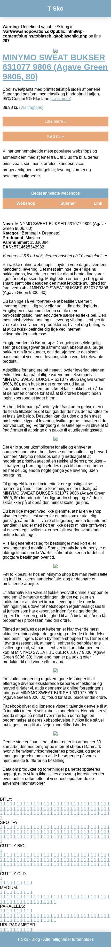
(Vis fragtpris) (31, 107)
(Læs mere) (60, 98)
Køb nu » (55, 136)
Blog (35, 939)
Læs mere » (55, 121)
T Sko (55, 8)
